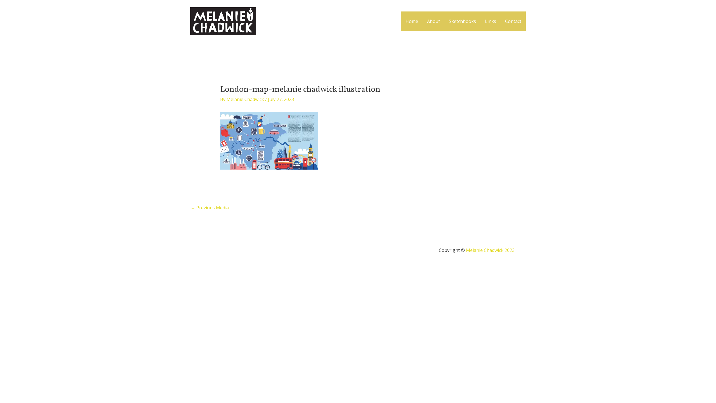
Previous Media (210, 208)
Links (490, 21)
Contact (513, 21)
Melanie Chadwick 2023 (490, 250)
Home (412, 21)
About (433, 21)
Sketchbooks (462, 21)
